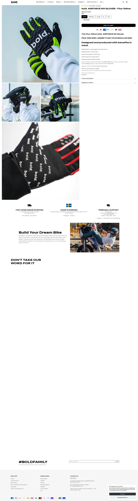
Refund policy (14, 482)
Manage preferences (122, 497)
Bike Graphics (40, 2)
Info (101, 2)
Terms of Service (15, 480)
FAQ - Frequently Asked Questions (19, 484)
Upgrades (81, 2)
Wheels (58, 2)
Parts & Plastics (92, 2)
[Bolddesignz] (14, 2)
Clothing (50, 2)
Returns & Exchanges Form (17, 488)
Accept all (122, 494)
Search (12, 478)
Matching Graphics (69, 2)
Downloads (13, 486)
